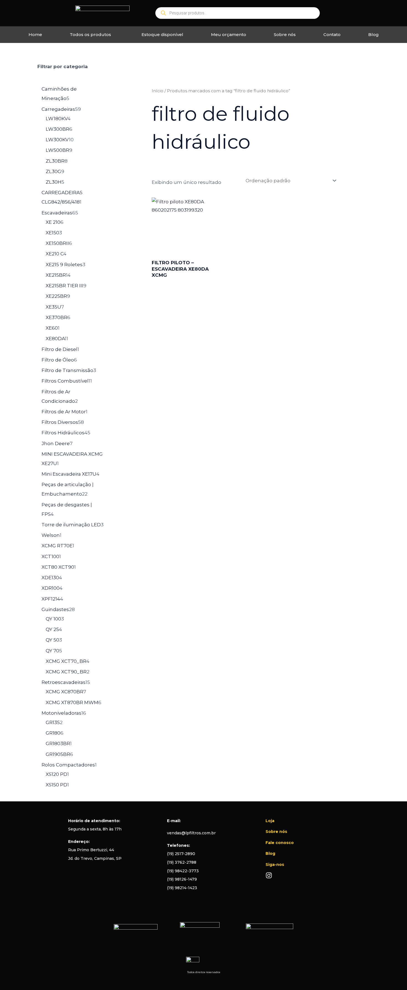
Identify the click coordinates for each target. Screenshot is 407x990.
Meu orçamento (228, 34)
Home (35, 34)
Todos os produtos (90, 34)
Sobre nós (285, 34)
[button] (92, 34)
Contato (332, 34)
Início (157, 90)
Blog (373, 34)
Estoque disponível (162, 34)
